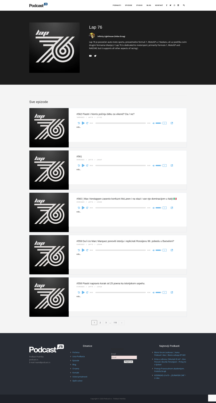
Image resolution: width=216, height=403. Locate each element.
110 (115, 322)
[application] (120, 123)
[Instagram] (174, 5)
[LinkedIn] (178, 5)
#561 (79, 156)
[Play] (83, 123)
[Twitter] (170, 5)
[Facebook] (166, 5)
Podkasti (117, 5)
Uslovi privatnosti (79, 376)
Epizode (128, 5)
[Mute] (154, 123)
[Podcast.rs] (38, 5)
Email (113, 354)
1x (164, 123)
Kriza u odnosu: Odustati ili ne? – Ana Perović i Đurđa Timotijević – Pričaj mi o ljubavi (170, 362)
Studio (139, 5)
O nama (75, 368)
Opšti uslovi (77, 380)
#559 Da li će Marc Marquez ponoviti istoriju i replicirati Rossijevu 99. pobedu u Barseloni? (125, 241)
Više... (78, 127)
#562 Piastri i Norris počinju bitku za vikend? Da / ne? (105, 114)
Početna (75, 352)
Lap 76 (90, 117)
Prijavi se (128, 362)
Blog (149, 5)
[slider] (159, 125)
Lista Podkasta (78, 356)
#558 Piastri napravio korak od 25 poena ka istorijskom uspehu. (110, 283)
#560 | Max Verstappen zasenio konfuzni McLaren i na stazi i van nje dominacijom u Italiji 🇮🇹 (126, 198)
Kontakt (159, 5)
